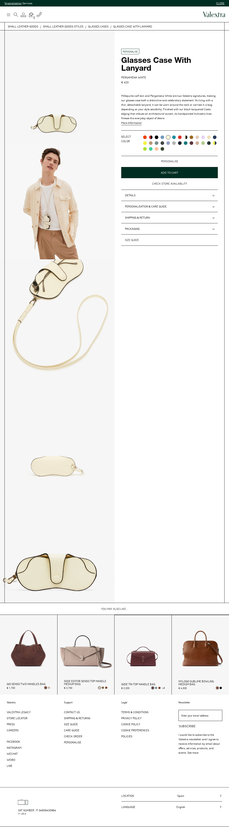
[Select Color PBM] (197, 137)
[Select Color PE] (203, 137)
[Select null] (103, 688)
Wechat (12, 754)
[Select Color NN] (156, 137)
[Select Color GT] (174, 143)
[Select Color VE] (145, 149)
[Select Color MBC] (151, 143)
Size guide (132, 240)
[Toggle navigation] (8, 14)
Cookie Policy (130, 724)
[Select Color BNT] (180, 143)
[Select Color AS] (156, 149)
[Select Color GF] (162, 143)
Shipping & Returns (77, 718)
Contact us (72, 712)
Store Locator (17, 718)
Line (9, 766)
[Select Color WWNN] (185, 137)
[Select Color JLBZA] (214, 143)
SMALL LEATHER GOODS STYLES (63, 26)
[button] (23, 15)
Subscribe (187, 726)
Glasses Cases (98, 26)
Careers (13, 730)
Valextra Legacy (19, 712)
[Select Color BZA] (214, 137)
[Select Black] (221, 688)
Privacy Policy (131, 718)
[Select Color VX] (209, 143)
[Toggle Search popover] (16, 15)
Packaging (132, 229)
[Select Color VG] (185, 143)
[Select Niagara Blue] (156, 688)
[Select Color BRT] (168, 143)
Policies (126, 736)
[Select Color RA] (191, 143)
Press (11, 724)
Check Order (73, 736)
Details (130, 195)
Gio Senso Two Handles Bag (26, 684)
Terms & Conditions (134, 712)
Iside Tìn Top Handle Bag (138, 684)
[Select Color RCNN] (151, 137)
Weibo (11, 760)
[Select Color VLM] (151, 149)
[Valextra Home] (214, 14)
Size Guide (71, 724)
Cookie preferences (135, 730)
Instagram (14, 748)
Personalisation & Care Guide (146, 206)
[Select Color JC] (145, 143)
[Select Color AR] (145, 137)
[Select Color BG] (156, 143)
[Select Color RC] (180, 137)
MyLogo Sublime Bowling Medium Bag (196, 683)
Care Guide (71, 730)
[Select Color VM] (162, 149)
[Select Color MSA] (197, 143)
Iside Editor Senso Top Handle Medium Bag (85, 682)
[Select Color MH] (191, 137)
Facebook (13, 742)
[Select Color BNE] (162, 137)
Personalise (72, 742)
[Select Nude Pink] (49, 688)
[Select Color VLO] (203, 143)
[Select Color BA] (174, 137)
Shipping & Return (137, 218)
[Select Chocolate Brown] (106, 688)
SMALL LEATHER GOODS (23, 26)
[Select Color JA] (209, 137)
